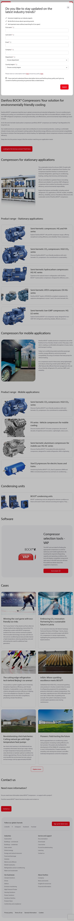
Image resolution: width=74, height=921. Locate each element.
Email (7, 42)
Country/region (10, 64)
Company (8, 49)
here (27, 73)
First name (9, 27)
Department (9, 57)
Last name (8, 35)
